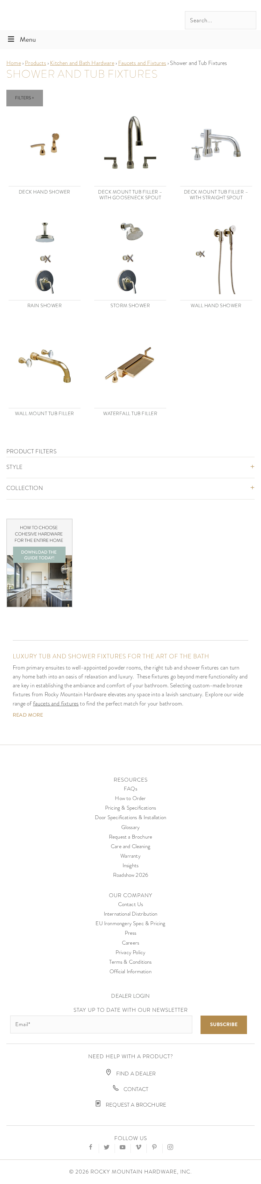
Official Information (130, 971)
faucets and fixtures (56, 703)
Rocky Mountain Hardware (49, 15)
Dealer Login (130, 996)
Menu (28, 39)
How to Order (130, 798)
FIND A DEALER (135, 1073)
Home (13, 63)
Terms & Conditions (130, 962)
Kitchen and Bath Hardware (82, 63)
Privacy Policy (131, 952)
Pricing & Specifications (130, 808)
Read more (28, 715)
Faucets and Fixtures (142, 63)
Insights (130, 865)
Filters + (24, 98)
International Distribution (131, 914)
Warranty (130, 856)
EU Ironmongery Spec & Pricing (130, 923)
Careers (130, 942)
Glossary (130, 827)
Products (35, 63)
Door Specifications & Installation (130, 817)
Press (131, 933)
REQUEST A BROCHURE (135, 1105)
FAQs (130, 788)
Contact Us (130, 904)
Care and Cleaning (130, 846)
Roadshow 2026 (130, 875)
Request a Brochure (130, 836)
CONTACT (135, 1089)
